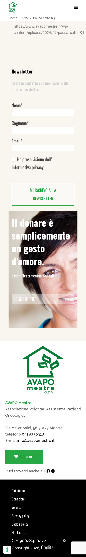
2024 (25, 18)
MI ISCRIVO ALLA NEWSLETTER (43, 194)
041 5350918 (33, 434)
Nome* (17, 105)
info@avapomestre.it (35, 440)
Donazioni (18, 499)
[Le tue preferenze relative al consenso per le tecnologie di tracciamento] (7, 550)
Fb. (13, 532)
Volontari (18, 507)
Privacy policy (20, 515)
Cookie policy (20, 524)
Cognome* (20, 123)
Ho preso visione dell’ (32, 163)
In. (24, 532)
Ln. (19, 532)
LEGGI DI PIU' (25, 298)
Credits (47, 547)
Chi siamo (18, 490)
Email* (17, 141)
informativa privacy (28, 167)
